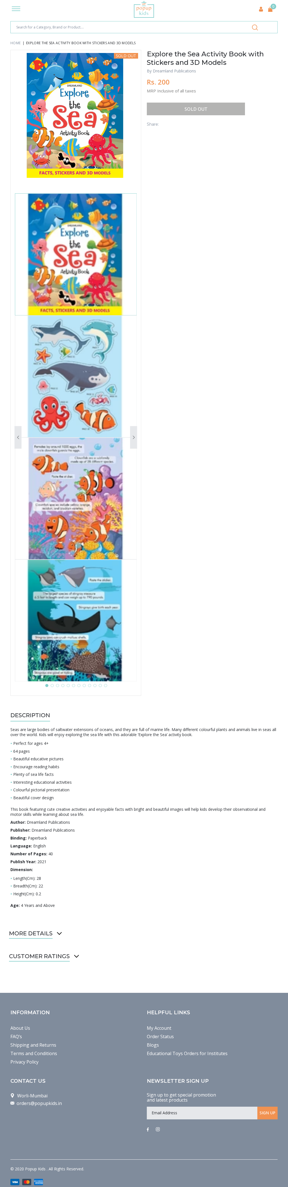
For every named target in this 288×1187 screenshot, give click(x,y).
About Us (20, 1028)
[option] (76, 115)
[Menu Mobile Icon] (16, 9)
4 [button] (62, 685)
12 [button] (105, 685)
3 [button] (57, 685)
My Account (159, 1028)
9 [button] (89, 685)
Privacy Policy (24, 1062)
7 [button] (78, 685)
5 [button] (68, 685)
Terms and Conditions (33, 1053)
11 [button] (100, 685)
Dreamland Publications (174, 71)
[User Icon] (261, 9)
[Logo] (144, 9)
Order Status (160, 1036)
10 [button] (94, 685)
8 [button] (84, 685)
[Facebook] (148, 1130)
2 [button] (52, 685)
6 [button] (73, 685)
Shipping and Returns (33, 1045)
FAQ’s (16, 1036)
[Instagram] (158, 1130)
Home (15, 43)
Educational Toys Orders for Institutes (187, 1053)
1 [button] (46, 685)
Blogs (153, 1045)
